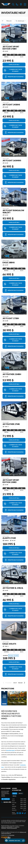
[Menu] (25, 4)
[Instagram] (20, 813)
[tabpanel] (19, 804)
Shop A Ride (11, 835)
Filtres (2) (8, 21)
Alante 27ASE (9, 538)
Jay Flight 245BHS (11, 105)
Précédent (8, 682)
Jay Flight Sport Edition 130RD (11, 481)
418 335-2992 (7, 802)
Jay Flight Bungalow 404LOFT (13, 211)
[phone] (17, 4)
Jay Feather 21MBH (12, 374)
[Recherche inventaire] (13, 4)
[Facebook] (18, 813)
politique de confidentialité (6, 826)
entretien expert (10, 750)
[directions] (20, 4)
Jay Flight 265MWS (12, 160)
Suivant (20, 682)
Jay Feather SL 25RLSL (13, 588)
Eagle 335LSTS (9, 644)
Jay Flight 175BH (11, 318)
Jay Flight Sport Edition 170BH (11, 48)
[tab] (14, 793)
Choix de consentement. (12, 828)
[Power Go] (14, 837)
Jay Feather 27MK (11, 424)
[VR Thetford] (5, 4)
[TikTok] (25, 813)
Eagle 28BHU (9, 262)
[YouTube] (22, 813)
